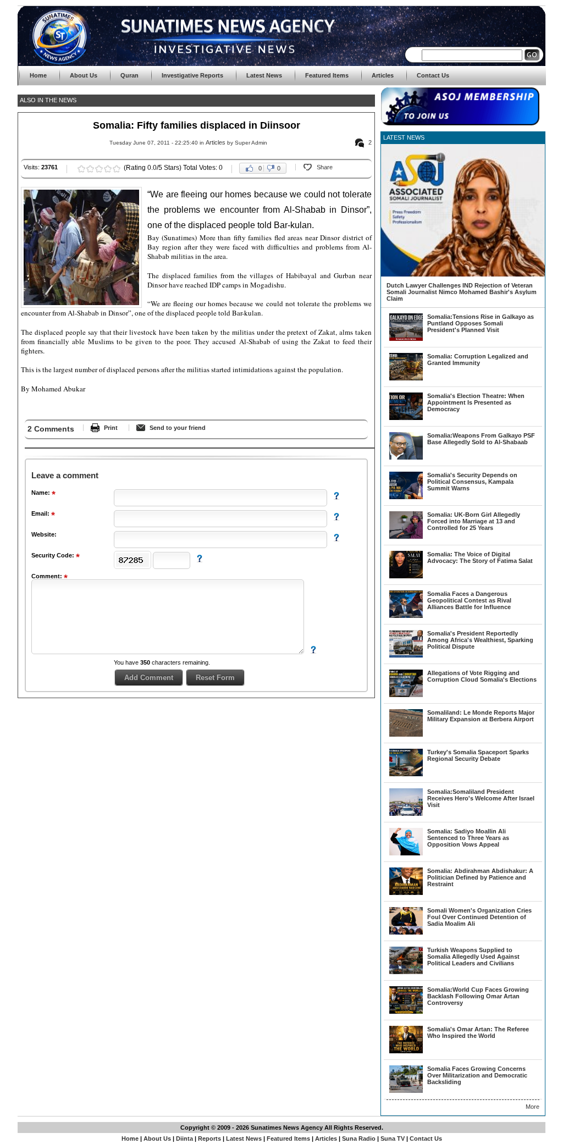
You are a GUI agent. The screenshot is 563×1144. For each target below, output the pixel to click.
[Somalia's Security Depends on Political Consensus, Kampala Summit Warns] (406, 497)
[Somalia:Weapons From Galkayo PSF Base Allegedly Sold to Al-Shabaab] (406, 457)
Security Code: (53, 555)
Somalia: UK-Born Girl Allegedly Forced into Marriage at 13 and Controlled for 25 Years (473, 521)
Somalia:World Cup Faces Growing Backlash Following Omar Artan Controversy (478, 996)
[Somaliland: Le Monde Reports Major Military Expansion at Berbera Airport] (406, 734)
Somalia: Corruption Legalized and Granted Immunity (477, 359)
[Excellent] (116, 168)
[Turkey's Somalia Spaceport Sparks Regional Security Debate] (406, 774)
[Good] (99, 168)
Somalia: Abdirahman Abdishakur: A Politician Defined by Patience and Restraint (480, 877)
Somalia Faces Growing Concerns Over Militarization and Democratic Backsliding (477, 1075)
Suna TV (392, 1138)
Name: (41, 492)
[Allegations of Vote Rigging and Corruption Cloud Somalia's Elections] (406, 695)
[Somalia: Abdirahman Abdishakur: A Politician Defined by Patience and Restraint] (406, 892)
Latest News (244, 1138)
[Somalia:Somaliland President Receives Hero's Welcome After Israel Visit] (406, 813)
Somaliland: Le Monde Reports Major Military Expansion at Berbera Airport (480, 715)
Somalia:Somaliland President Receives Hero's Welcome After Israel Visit (480, 798)
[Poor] (81, 168)
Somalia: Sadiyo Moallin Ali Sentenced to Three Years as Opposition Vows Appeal (468, 838)
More (532, 1106)
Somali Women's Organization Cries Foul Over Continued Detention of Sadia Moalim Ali (479, 917)
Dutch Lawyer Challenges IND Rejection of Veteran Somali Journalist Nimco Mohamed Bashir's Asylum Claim (462, 292)
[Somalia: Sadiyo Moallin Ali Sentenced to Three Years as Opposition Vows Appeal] (406, 853)
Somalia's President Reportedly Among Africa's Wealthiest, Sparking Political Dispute (480, 640)
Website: (44, 534)
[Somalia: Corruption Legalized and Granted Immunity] (406, 378)
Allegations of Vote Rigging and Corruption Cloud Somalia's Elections (482, 676)
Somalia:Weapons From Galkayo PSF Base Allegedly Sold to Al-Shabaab (481, 438)
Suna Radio (359, 1138)
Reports (209, 1138)
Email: (41, 513)
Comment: (47, 576)
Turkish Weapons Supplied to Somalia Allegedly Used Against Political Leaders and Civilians (473, 956)
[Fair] (90, 168)
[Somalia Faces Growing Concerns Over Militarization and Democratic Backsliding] (406, 1090)
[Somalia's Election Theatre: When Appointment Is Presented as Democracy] (406, 418)
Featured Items (288, 1138)
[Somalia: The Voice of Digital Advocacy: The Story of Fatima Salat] (406, 576)
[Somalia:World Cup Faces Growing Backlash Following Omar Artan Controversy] (406, 1011)
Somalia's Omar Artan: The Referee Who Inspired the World (478, 1032)
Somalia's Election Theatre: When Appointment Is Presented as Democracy (476, 402)
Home (130, 1138)
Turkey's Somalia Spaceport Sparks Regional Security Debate (478, 755)
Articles (215, 142)
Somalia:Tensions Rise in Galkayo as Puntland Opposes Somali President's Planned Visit (480, 323)
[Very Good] (107, 168)
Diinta (184, 1138)
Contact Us (426, 1138)
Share (325, 167)
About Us (157, 1138)
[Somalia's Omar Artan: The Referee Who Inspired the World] (406, 1051)
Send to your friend (178, 427)
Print (111, 427)
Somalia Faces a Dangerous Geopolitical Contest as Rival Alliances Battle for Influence (469, 600)
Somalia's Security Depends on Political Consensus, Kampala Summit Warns (472, 481)
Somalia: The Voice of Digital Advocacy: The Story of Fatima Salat (480, 557)
